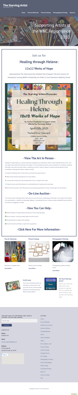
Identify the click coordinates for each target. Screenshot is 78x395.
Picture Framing (46, 12)
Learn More (8, 268)
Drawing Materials (45, 331)
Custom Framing (45, 350)
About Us (72, 12)
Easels (42, 334)
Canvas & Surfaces (45, 328)
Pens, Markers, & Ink (46, 344)
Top (74, 391)
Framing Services (45, 353)
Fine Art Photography (46, 362)
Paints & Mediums (45, 337)
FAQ (42, 378)
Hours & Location (45, 375)
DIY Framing (44, 356)
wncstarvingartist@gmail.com (9, 342)
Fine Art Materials (33, 12)
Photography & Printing (60, 12)
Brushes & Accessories (47, 325)
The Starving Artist (15, 5)
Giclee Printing (44, 365)
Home (23, 12)
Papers (42, 340)
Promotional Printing (46, 368)
